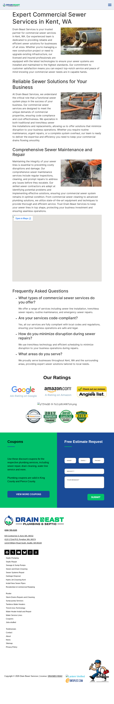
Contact (9, 633)
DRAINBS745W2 (55, 676)
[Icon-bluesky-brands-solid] (24, 552)
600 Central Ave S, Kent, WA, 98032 (18, 536)
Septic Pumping (12, 558)
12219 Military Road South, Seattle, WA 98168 (23, 543)
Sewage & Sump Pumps (16, 565)
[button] (110, 5)
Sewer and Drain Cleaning (16, 569)
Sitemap (9, 643)
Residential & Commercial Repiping (20, 587)
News (8, 640)
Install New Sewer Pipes (16, 583)
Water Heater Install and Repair (18, 612)
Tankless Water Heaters (15, 604)
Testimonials (11, 629)
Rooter (8, 594)
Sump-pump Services (14, 601)
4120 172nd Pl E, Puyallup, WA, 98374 (20, 539)
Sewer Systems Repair (15, 573)
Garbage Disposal (13, 576)
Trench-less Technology (15, 608)
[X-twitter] (12, 552)
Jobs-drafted (11, 622)
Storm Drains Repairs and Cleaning (20, 597)
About (8, 636)
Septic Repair (11, 562)
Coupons (9, 619)
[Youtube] (18, 552)
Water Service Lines (14, 615)
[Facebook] (7, 552)
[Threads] (35, 552)
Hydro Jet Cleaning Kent (16, 580)
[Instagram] (30, 552)
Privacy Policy (11, 647)
